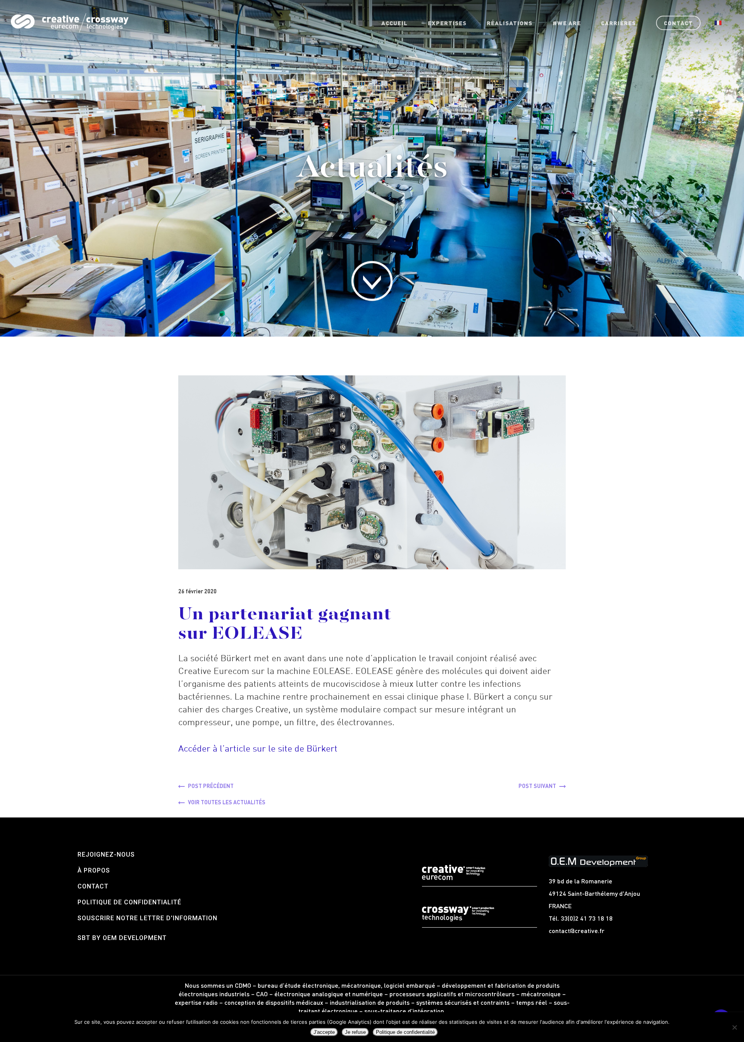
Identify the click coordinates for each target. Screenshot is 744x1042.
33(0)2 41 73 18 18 (587, 918)
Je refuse (355, 1032)
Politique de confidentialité (129, 902)
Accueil (394, 23)
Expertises (447, 23)
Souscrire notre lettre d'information (147, 918)
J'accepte (324, 1032)
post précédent (211, 785)
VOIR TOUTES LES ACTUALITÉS (226, 801)
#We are (567, 23)
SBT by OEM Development (122, 938)
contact (93, 886)
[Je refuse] (734, 1027)
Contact (678, 23)
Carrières (618, 23)
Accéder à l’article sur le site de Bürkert (258, 748)
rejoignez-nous (106, 854)
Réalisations (509, 23)
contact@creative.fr (576, 930)
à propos (94, 870)
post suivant (537, 785)
